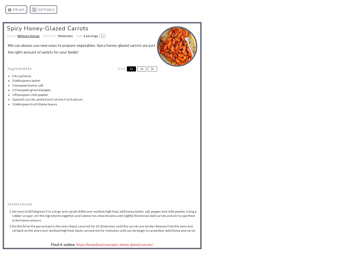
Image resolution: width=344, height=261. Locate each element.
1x (131, 68)
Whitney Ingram (28, 36)
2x (142, 68)
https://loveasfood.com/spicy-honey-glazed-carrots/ (114, 244)
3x (152, 68)
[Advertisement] (102, 148)
